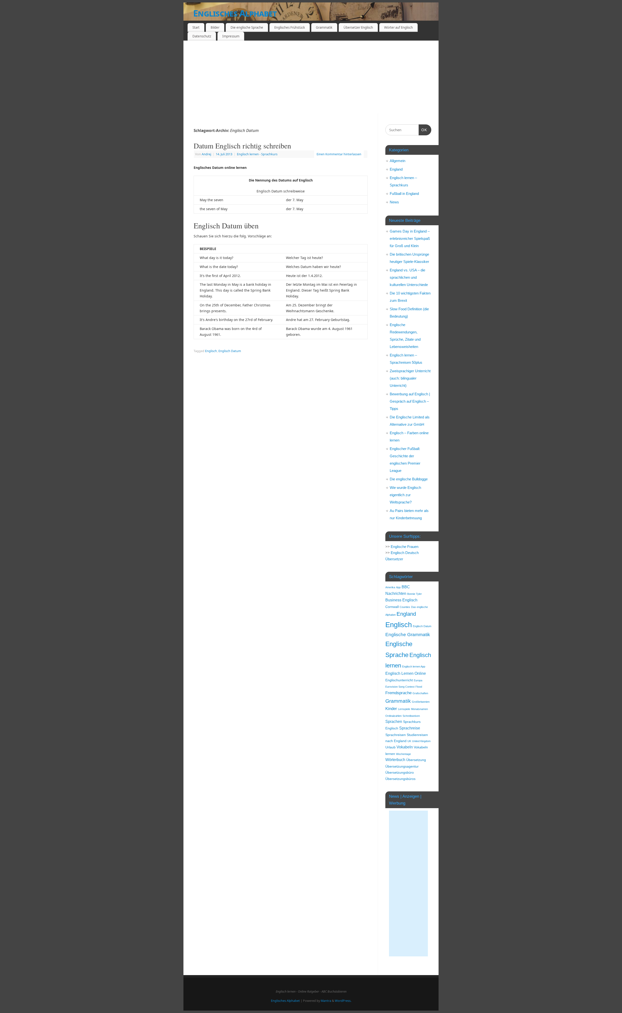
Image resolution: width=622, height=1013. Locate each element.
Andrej (206, 154)
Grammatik (324, 27)
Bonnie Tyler (414, 593)
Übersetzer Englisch (358, 27)
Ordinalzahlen (393, 715)
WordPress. (343, 1001)
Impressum (230, 36)
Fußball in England (404, 193)
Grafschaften (420, 693)
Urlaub (390, 747)
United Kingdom (421, 741)
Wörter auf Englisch (398, 27)
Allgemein (397, 161)
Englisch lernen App (413, 666)
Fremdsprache (398, 692)
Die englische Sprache (247, 27)
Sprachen (393, 721)
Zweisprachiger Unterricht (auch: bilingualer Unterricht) (410, 378)
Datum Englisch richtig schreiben (242, 145)
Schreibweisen (411, 715)
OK (423, 130)
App (398, 587)
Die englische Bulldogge (409, 479)
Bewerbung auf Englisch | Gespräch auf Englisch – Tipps (410, 401)
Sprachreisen (395, 735)
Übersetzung (416, 760)
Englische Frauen (404, 547)
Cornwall (392, 607)
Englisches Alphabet (235, 13)
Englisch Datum (229, 351)
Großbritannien (421, 701)
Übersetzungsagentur (402, 766)
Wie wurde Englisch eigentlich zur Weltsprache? (405, 494)
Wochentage (403, 754)
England (396, 169)
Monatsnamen (419, 709)
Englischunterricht (399, 680)
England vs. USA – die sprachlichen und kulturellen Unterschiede (409, 277)
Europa (418, 680)
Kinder (391, 708)
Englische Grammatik (407, 634)
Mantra (326, 1001)
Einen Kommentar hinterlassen (339, 154)
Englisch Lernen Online (405, 673)
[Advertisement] (311, 77)
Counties (405, 607)
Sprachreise (409, 728)
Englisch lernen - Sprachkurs (257, 154)
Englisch (211, 351)
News (394, 202)
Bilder (215, 27)
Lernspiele (404, 709)
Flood (418, 686)
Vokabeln (405, 747)
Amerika (390, 587)
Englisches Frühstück (289, 27)
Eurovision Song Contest (400, 686)
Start (195, 27)
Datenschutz (201, 36)
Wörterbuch (395, 760)
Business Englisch (401, 600)
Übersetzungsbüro (399, 772)
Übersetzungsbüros (400, 779)
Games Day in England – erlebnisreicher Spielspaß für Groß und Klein (410, 238)
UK (409, 741)
